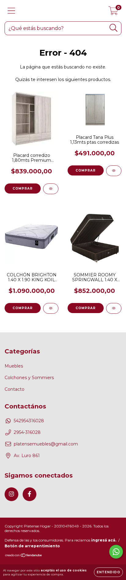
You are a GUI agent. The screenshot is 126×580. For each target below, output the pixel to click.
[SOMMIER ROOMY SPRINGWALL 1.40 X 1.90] (113, 308)
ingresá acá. (103, 540)
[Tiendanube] (24, 556)
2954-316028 (27, 432)
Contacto (14, 389)
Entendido (108, 572)
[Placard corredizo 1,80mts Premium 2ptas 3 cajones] (50, 188)
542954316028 (29, 420)
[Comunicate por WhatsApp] (116, 552)
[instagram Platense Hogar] (11, 494)
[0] (113, 12)
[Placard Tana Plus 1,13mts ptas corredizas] (113, 170)
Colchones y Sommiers (29, 377)
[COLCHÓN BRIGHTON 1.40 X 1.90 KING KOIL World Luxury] (50, 308)
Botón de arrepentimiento (32, 546)
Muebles (14, 366)
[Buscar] (113, 28)
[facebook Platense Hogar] (29, 494)
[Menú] (11, 11)
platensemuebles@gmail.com (46, 444)
